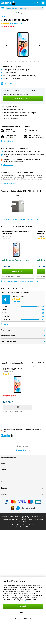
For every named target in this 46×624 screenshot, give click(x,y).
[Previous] (6, 45)
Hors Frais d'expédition (15, 411)
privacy (14, 601)
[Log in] (34, 3)
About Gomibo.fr (10, 525)
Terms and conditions (17, 527)
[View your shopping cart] (43, 3)
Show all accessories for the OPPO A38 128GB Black (20, 219)
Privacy (19, 525)
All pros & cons (8, 165)
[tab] (7, 61)
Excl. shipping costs (14, 276)
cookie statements (26, 601)
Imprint (25, 525)
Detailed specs (8, 141)
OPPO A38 (5, 17)
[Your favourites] (39, 3)
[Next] (39, 45)
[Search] (42, 8)
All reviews (6, 324)
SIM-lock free (8, 83)
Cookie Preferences (34, 525)
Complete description (10, 183)
